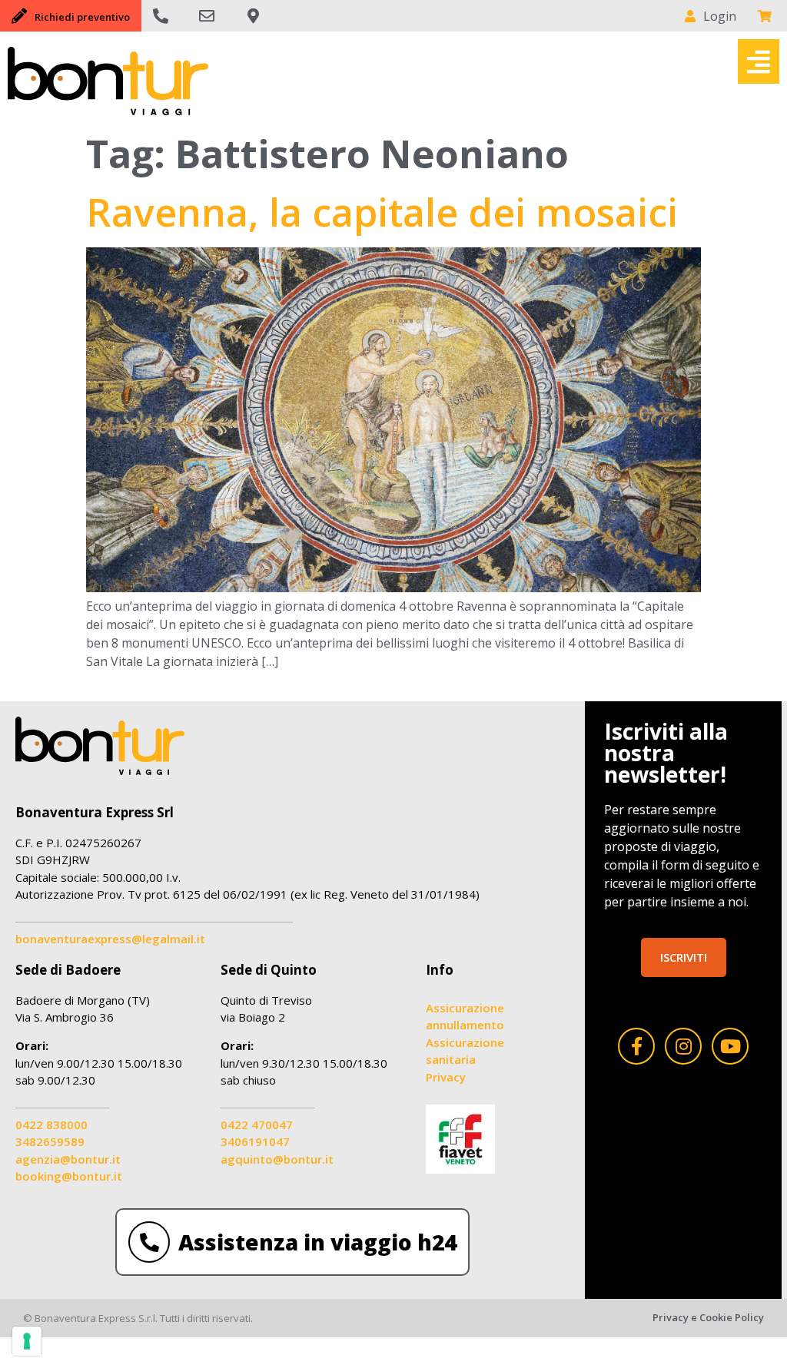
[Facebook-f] (636, 1046)
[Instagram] (683, 1046)
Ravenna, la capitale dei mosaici (382, 212)
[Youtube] (730, 1046)
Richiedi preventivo (82, 17)
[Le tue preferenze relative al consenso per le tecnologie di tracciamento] (27, 1341)
